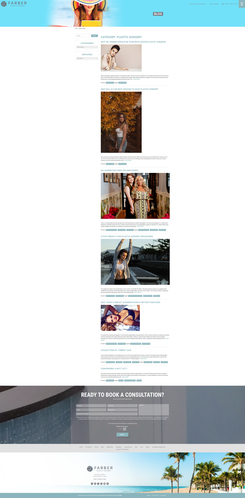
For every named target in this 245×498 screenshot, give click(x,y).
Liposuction (119, 362)
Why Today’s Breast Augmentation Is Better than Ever (130, 302)
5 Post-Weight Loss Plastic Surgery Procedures (127, 236)
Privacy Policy (163, 495)
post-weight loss (148, 296)
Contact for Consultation (122, 449)
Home (76, 28)
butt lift (121, 380)
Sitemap (148, 495)
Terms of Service (155, 495)
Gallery (147, 447)
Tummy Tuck (130, 230)
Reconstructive (128, 447)
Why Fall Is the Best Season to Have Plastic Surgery (129, 89)
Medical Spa (110, 447)
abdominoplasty (148, 362)
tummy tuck (162, 230)
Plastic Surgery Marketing (99, 495)
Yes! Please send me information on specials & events (123, 423)
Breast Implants (146, 343)
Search (94, 35)
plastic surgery (122, 82)
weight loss (156, 296)
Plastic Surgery (110, 82)
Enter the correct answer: (122, 426)
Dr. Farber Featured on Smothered (119, 170)
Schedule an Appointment (159, 447)
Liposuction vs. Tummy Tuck (116, 350)
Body (102, 447)
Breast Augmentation (111, 230)
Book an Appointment (197, 4)
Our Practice (89, 447)
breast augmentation (143, 230)
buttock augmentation (130, 380)
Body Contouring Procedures (135, 296)
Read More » (136, 79)
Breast (96, 447)
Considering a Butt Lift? (114, 368)
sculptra (139, 380)
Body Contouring (110, 296)
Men (136, 447)
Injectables (118, 447)
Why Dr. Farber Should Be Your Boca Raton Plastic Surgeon (133, 42)
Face (141, 447)
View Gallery (214, 4)
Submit (122, 434)
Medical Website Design (111, 495)
